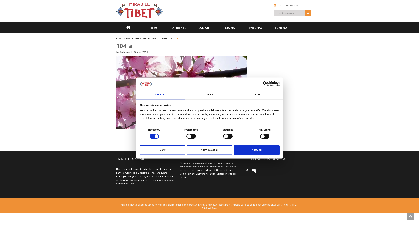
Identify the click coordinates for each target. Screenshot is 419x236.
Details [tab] (210, 94)
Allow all (257, 149)
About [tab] (258, 94)
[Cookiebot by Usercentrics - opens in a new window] (265, 83)
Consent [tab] (160, 94)
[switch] (191, 136)
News (154, 28)
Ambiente (179, 28)
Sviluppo (255, 28)
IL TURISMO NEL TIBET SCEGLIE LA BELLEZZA (151, 39)
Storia (230, 28)
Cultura (204, 28)
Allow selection (209, 149)
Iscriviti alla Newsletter (288, 5)
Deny (162, 149)
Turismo (281, 28)
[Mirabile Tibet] (209, 7)
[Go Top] (410, 216)
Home (128, 29)
